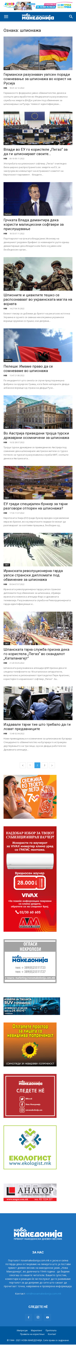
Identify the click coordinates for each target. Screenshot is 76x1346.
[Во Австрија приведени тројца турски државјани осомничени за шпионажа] (38, 412)
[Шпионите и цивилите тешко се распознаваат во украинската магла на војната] (38, 274)
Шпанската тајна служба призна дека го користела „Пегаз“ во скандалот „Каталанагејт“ (36, 653)
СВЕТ (7, 68)
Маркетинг (36, 1330)
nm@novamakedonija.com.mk (43, 1293)
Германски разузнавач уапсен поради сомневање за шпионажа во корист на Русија (37, 78)
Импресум (22, 1330)
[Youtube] (47, 1317)
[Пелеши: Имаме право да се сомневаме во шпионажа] (38, 345)
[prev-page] (23, 765)
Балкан (8, 214)
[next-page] (52, 765)
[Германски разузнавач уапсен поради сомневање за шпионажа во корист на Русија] (38, 53)
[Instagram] (38, 1317)
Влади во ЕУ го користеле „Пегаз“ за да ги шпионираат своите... (36, 151)
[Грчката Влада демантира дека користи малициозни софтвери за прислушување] (38, 199)
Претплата (51, 1330)
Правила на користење (32, 1334)
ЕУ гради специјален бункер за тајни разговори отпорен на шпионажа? (36, 506)
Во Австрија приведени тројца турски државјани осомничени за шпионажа (36, 435)
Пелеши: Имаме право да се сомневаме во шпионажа (28, 368)
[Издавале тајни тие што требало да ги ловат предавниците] (38, 703)
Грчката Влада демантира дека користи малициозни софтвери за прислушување (34, 224)
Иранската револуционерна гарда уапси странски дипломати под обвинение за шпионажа (33, 575)
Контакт (52, 1334)
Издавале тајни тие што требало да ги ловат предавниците (37, 726)
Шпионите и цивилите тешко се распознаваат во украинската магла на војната (38, 299)
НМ (5, 88)
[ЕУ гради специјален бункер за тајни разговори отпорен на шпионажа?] (38, 482)
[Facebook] (28, 1317)
